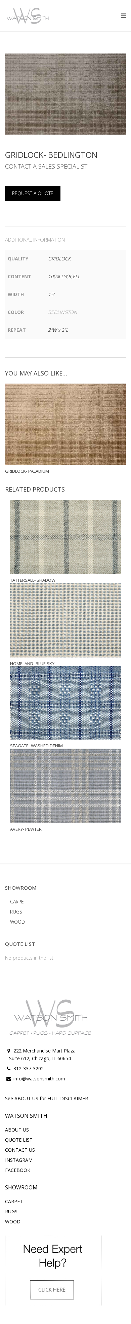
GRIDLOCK (59, 258)
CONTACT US (20, 1150)
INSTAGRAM (19, 1160)
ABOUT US (17, 1129)
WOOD (17, 922)
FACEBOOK (17, 1170)
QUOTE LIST (19, 1140)
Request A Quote (32, 193)
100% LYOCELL (64, 276)
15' (51, 294)
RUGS (16, 911)
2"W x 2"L (58, 330)
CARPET (18, 901)
